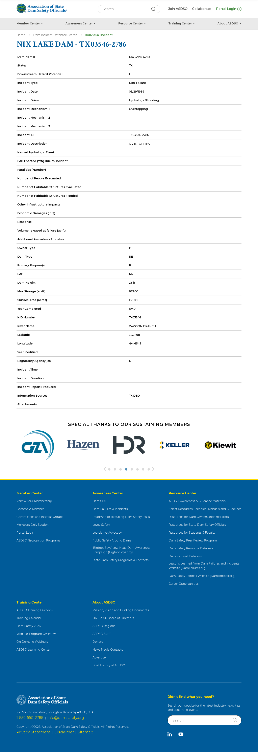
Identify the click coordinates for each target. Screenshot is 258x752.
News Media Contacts (108, 649)
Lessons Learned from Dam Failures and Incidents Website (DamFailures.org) (204, 566)
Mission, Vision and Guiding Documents (121, 610)
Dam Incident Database (185, 556)
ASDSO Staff (101, 634)
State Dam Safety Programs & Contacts (121, 560)
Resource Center (130, 23)
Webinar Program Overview (36, 634)
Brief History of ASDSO (109, 665)
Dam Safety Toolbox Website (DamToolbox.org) (202, 576)
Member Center (28, 23)
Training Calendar (29, 618)
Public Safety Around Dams (112, 540)
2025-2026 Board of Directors (113, 618)
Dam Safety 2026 (29, 626)
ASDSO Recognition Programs (38, 540)
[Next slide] (153, 469)
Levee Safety (101, 525)
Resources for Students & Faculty (192, 532)
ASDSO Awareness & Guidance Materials (197, 501)
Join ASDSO (177, 9)
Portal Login (226, 9)
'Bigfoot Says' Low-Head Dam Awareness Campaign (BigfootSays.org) (121, 550)
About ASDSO (227, 23)
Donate (98, 642)
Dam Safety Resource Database (191, 548)
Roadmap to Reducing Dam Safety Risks (121, 517)
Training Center (180, 23)
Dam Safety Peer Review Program (193, 540)
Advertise (99, 657)
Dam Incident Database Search (55, 35)
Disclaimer (64, 732)
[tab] (109, 469)
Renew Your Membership (34, 501)
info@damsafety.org (65, 717)
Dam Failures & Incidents (110, 509)
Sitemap (85, 732)
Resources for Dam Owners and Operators (199, 517)
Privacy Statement (33, 732)
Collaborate (201, 9)
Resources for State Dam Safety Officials (197, 525)
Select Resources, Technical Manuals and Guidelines (205, 509)
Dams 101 (99, 501)
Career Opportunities (184, 584)
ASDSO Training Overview (35, 610)
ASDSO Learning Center (34, 649)
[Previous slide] (105, 469)
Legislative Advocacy (107, 532)
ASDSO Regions (104, 626)
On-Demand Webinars (32, 642)
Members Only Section (33, 525)
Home (21, 35)
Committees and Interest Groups (40, 517)
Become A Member (30, 509)
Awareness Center (79, 23)
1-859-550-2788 (30, 717)
